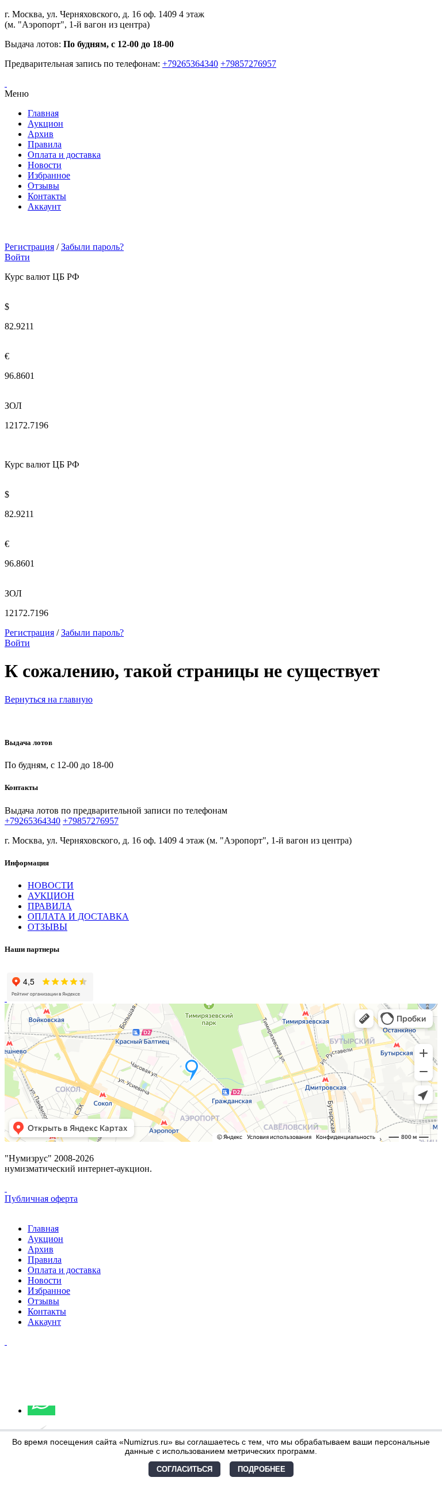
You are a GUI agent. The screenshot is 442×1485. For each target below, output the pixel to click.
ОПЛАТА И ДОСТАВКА (78, 916)
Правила (45, 144)
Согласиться (184, 1469)
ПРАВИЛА (50, 906)
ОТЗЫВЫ (47, 927)
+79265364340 (190, 64)
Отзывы (43, 186)
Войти (17, 257)
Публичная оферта (41, 1198)
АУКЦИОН (51, 896)
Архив (41, 134)
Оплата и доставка (64, 154)
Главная (43, 113)
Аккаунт (44, 206)
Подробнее (261, 1469)
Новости (45, 165)
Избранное (49, 175)
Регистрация (29, 247)
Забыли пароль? (92, 247)
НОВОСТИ (51, 885)
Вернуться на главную (49, 699)
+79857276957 (248, 64)
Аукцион (45, 123)
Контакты (47, 196)
